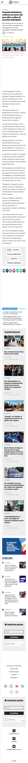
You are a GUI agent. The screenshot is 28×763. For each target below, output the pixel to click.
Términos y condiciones (14, 666)
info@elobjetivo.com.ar (14, 749)
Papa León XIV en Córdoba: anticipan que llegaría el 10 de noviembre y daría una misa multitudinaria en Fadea (11, 599)
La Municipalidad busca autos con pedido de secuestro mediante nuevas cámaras (14, 520)
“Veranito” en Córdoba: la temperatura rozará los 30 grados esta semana (13, 418)
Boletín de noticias (15, 624)
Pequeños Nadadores (14, 263)
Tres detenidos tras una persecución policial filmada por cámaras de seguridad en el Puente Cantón (14, 486)
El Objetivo (10, 32)
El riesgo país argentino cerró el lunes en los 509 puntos (12, 312)
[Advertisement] (14, 74)
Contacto (14, 674)
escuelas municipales (14, 254)
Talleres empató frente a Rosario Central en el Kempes (12, 323)
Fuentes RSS (14, 669)
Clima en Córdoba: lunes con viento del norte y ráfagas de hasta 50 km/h (11, 568)
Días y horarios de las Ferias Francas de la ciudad (14, 353)
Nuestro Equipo (14, 672)
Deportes (16, 249)
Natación (14, 258)
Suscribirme (14, 637)
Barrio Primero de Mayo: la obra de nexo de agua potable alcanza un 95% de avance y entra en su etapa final (13, 452)
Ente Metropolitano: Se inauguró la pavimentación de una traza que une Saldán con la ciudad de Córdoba (13, 385)
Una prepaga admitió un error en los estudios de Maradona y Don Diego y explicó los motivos (12, 318)
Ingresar (15, 677)
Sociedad (5, 10)
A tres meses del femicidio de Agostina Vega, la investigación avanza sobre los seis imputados (11, 582)
